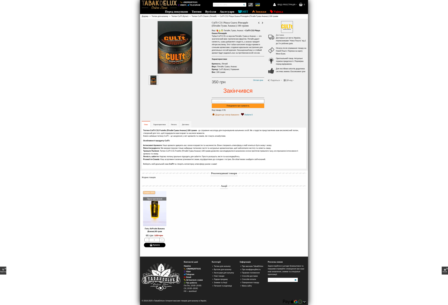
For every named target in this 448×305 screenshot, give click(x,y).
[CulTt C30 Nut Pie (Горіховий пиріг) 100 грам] (259, 23)
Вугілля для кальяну (222, 269)
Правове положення (251, 273)
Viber (183, 5)
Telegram (195, 5)
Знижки (260, 11)
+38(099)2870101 (190, 2)
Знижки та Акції (220, 283)
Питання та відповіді (223, 286)
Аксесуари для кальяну (224, 273)
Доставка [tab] (185, 124)
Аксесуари (227, 11)
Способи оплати (249, 279)
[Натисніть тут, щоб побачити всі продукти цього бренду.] (287, 27)
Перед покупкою (176, 11)
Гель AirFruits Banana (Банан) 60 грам (155, 230)
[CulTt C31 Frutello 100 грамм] (175, 72)
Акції (224, 185)
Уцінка (278, 11)
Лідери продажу (221, 279)
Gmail (188, 277)
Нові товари (219, 276)
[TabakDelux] (159, 5)
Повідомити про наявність (238, 106)
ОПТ (245, 11)
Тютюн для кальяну (222, 266)
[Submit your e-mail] (296, 280)
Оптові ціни (258, 80)
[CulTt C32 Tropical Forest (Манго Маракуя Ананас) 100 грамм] (262, 23)
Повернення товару (250, 283)
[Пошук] (244, 5)
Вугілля (210, 11)
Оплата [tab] (174, 124)
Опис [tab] (146, 124)
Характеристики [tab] (159, 124)
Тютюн (196, 11)
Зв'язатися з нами (194, 280)
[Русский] (250, 4)
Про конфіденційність (251, 269)
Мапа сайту (247, 286)
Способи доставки (250, 276)
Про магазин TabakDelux (252, 266)
